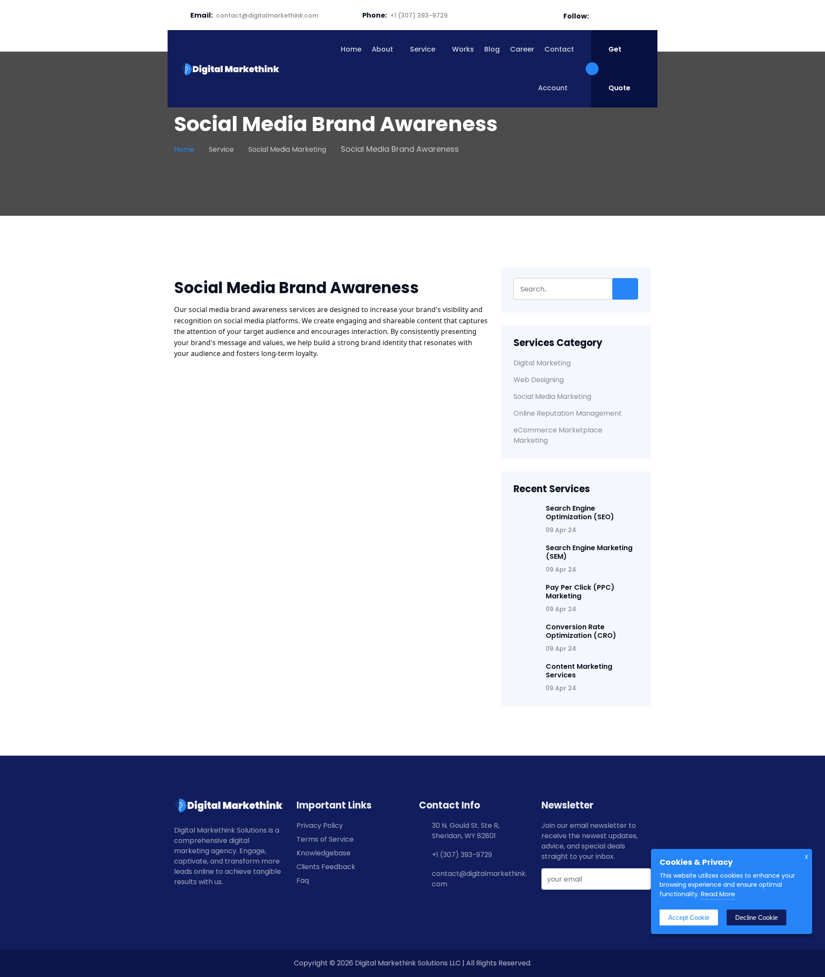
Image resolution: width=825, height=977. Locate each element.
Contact (559, 49)
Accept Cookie (688, 917)
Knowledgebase (323, 853)
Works (463, 49)
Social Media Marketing (287, 149)
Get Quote (619, 68)
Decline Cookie (756, 917)
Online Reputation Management (567, 413)
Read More (718, 893)
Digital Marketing (542, 363)
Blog (492, 49)
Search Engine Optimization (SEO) (580, 512)
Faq (302, 880)
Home (351, 49)
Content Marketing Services (579, 671)
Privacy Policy (319, 825)
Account (552, 88)
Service (422, 49)
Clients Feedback (325, 867)
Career (522, 49)
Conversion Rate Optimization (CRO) (581, 631)
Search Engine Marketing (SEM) (589, 552)
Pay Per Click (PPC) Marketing (580, 591)
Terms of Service (325, 839)
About (382, 49)
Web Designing (538, 380)
